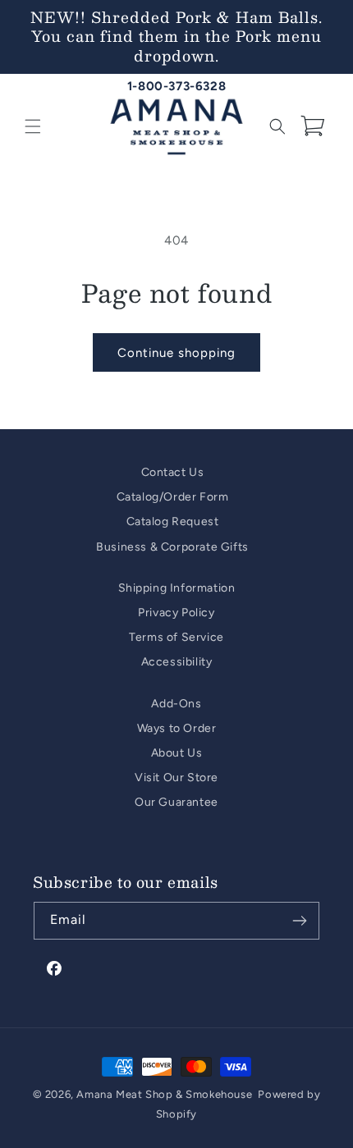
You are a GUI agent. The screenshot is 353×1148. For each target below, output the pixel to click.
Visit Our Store (176, 777)
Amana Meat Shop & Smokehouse (164, 1094)
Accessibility (177, 662)
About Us (177, 753)
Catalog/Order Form (173, 497)
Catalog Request (172, 521)
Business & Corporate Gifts (172, 547)
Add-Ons (176, 704)
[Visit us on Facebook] (54, 969)
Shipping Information (177, 588)
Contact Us (172, 472)
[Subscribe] (299, 921)
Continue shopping (176, 352)
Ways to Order (177, 728)
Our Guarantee (176, 802)
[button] (33, 126)
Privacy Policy (176, 613)
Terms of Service (176, 637)
